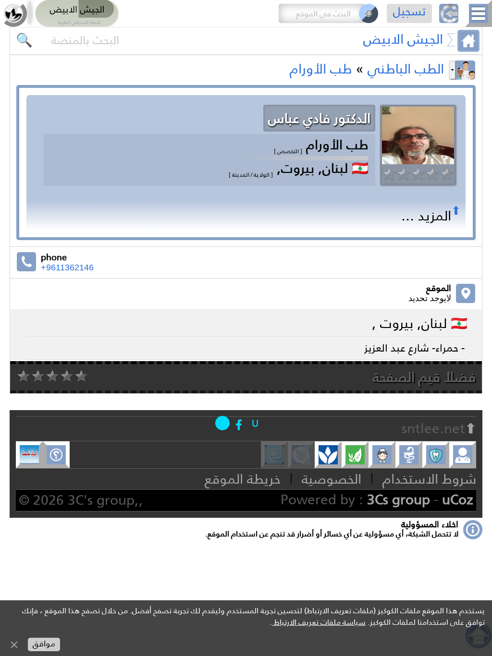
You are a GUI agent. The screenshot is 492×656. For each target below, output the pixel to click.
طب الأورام (321, 68)
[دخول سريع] (255, 423)
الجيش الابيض (403, 38)
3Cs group (398, 499)
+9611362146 (67, 267)
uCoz (457, 499)
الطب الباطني (406, 68)
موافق (44, 644)
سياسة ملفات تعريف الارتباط (319, 622)
